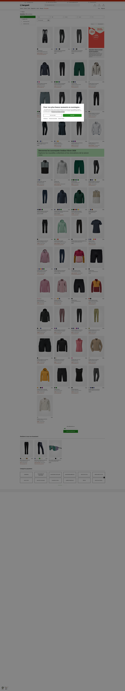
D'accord (72, 115)
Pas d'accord (53, 115)
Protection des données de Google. (58, 111)
